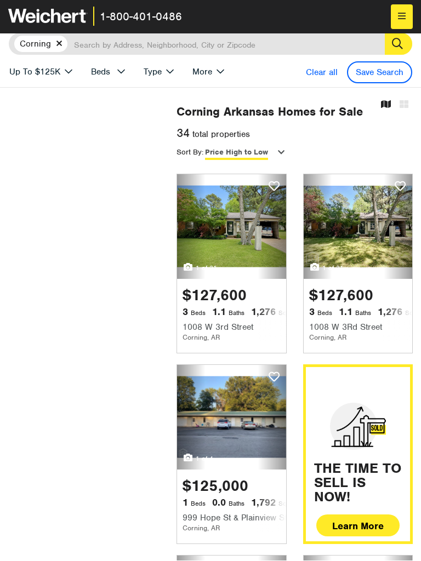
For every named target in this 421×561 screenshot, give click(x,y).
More (202, 71)
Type (153, 71)
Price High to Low (236, 152)
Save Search (379, 72)
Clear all (322, 72)
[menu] (402, 16)
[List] (404, 105)
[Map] (386, 105)
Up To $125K (34, 71)
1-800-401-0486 (141, 16)
